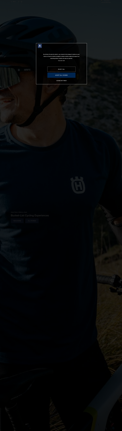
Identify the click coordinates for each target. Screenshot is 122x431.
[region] (61, 63)
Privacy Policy (60, 60)
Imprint (64, 60)
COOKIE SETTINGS (61, 80)
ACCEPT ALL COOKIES (61, 75)
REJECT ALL (61, 69)
